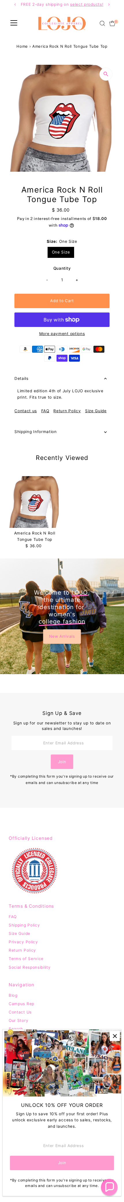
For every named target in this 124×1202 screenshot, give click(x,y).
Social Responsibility (29, 967)
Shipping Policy (24, 925)
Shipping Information (35, 431)
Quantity (62, 268)
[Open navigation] (14, 23)
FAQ (45, 411)
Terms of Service (26, 958)
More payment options (62, 333)
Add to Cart (62, 300)
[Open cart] (112, 23)
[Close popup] (115, 1036)
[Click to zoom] (105, 74)
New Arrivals (62, 636)
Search (16, 1029)
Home (22, 46)
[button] (109, 1187)
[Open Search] (102, 23)
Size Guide (96, 411)
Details (21, 378)
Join (62, 761)
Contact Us (20, 1012)
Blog (13, 995)
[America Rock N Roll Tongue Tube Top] (35, 502)
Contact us (25, 411)
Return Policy (67, 411)
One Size (61, 252)
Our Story (18, 1020)
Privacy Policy (23, 942)
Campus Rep (21, 1003)
